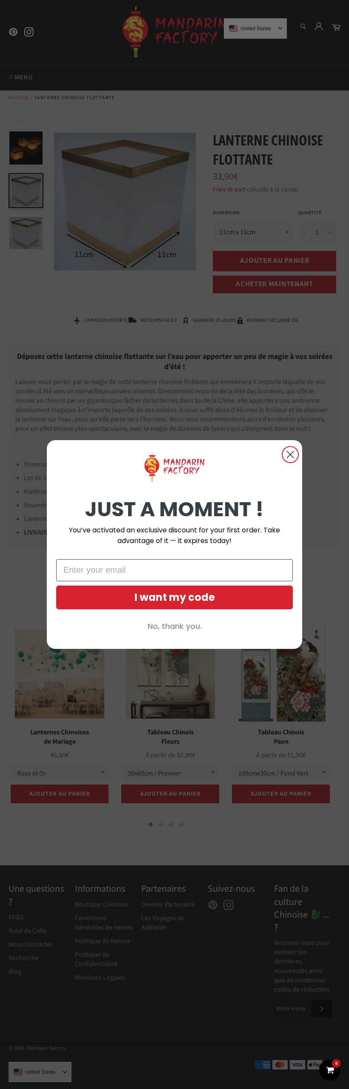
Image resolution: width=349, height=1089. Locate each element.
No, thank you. (175, 626)
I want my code (174, 597)
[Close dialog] (290, 454)
